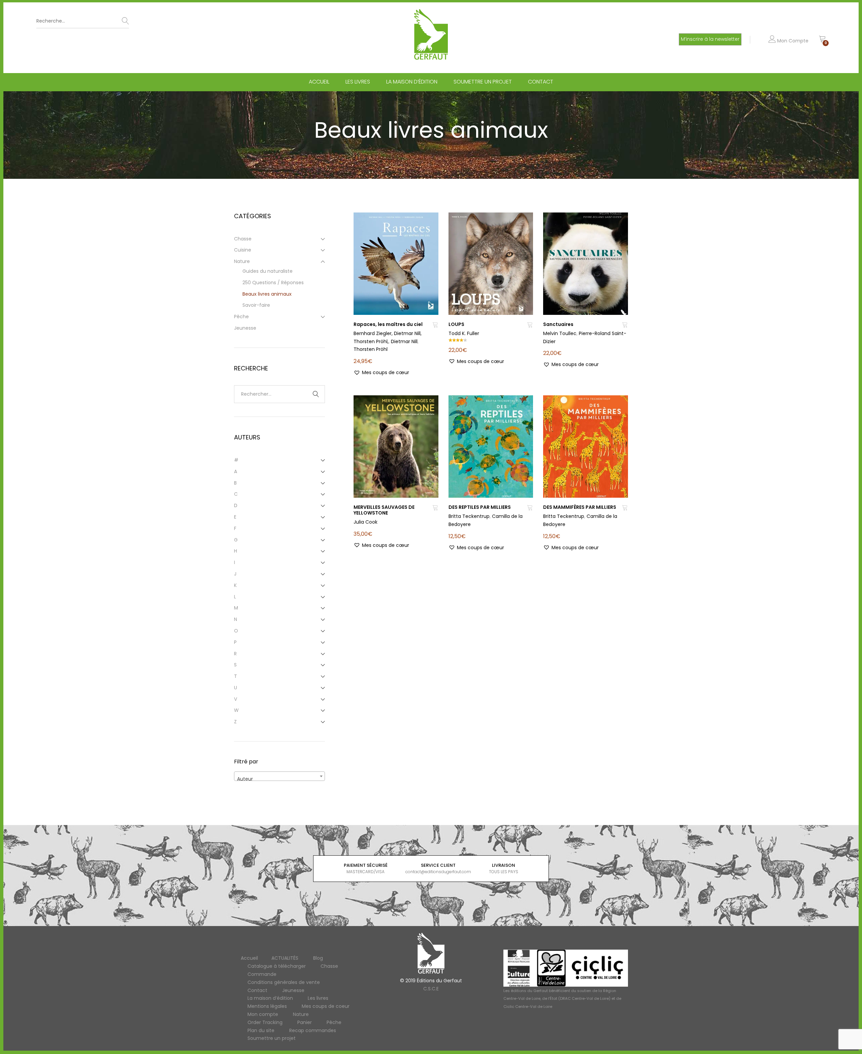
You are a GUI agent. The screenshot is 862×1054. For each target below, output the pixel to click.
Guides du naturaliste (267, 271)
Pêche (241, 316)
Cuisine (242, 249)
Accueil (319, 82)
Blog (318, 958)
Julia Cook (365, 522)
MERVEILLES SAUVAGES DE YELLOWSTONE (384, 510)
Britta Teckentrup (469, 516)
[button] (381, 373)
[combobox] (279, 776)
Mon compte (262, 1014)
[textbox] (279, 779)
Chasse (243, 238)
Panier (304, 1022)
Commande (261, 974)
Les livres (357, 82)
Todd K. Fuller (464, 333)
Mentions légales (267, 1006)
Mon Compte (792, 40)
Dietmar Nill (404, 341)
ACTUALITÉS (284, 958)
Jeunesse (245, 328)
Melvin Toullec (559, 333)
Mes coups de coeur (326, 1006)
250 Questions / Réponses (273, 282)
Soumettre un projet (483, 82)
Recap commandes (312, 1030)
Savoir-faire (256, 305)
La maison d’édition (411, 82)
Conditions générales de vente (283, 982)
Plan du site (260, 1030)
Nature (242, 261)
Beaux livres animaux (267, 294)
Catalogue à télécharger (276, 966)
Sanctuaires (558, 324)
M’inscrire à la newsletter (710, 39)
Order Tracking (265, 1022)
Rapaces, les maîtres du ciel (388, 324)
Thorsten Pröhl (371, 349)
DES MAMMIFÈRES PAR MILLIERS (579, 507)
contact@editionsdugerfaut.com (438, 872)
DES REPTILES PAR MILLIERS (480, 507)
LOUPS (456, 324)
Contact (540, 82)
